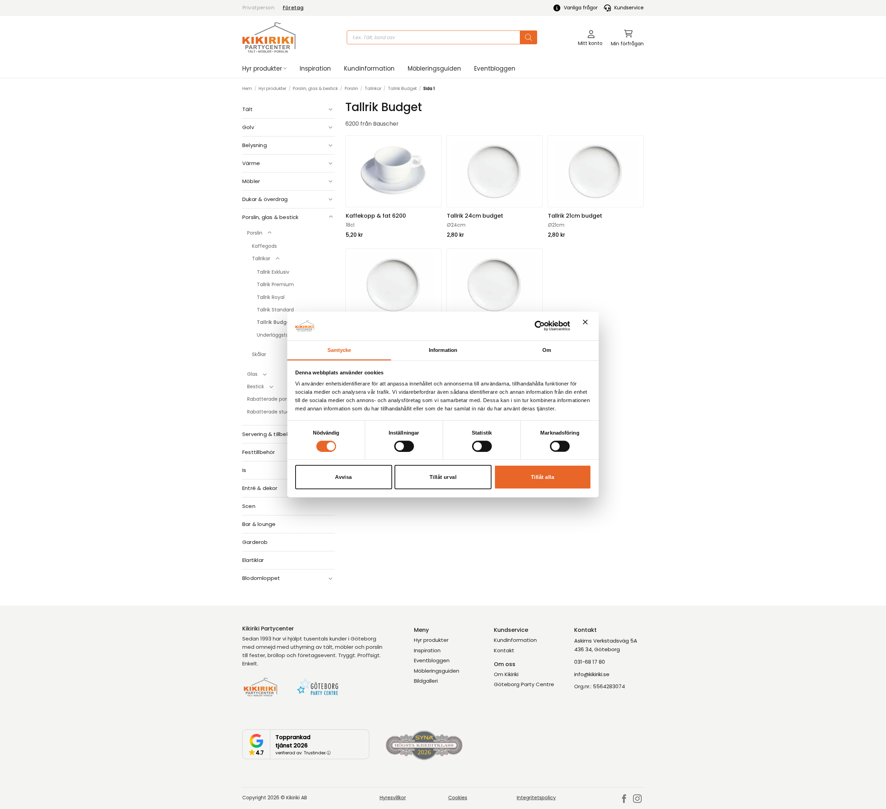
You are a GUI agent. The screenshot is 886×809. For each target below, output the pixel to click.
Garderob (255, 542)
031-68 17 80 (589, 661)
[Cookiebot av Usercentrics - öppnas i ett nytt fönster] (539, 326)
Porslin (351, 88)
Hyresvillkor (393, 797)
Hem (247, 88)
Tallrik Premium (275, 284)
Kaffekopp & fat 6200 (376, 216)
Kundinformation (369, 68)
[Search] (528, 37)
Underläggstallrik (276, 334)
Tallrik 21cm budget (575, 216)
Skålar (259, 354)
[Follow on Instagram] (637, 799)
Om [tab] (546, 350)
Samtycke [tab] (339, 350)
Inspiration (315, 68)
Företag (293, 7)
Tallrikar (373, 88)
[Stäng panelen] (587, 326)
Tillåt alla (542, 477)
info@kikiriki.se (591, 674)
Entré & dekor (260, 488)
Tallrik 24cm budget (475, 216)
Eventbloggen (494, 68)
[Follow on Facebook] (624, 799)
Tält (247, 109)
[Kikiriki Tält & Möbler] (269, 37)
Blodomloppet (261, 578)
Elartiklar (253, 560)
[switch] (404, 446)
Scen (248, 506)
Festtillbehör (258, 452)
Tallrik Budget (402, 88)
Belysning (254, 145)
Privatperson (258, 7)
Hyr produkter (262, 68)
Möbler (251, 181)
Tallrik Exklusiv (273, 272)
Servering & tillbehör (268, 434)
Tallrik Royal (270, 297)
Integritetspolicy (536, 797)
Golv (248, 127)
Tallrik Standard (275, 309)
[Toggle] (331, 109)
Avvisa (343, 477)
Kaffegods (264, 246)
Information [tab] (443, 350)
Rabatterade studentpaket (279, 411)
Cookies (457, 797)
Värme (251, 163)
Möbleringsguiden (434, 68)
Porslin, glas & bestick (315, 88)
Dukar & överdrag (265, 199)
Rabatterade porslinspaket (279, 399)
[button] (627, 37)
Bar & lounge (258, 524)
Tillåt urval (443, 477)
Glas (252, 374)
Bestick (255, 386)
